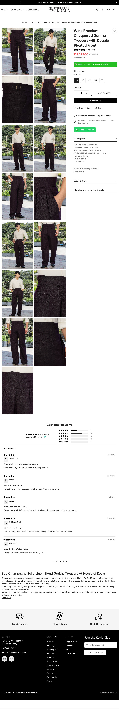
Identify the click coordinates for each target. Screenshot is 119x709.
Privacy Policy (53, 665)
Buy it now (95, 101)
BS (33, 22)
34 (96, 81)
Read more (6, 597)
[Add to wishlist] (114, 30)
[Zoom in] (28, 32)
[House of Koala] (59, 10)
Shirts (68, 649)
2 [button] (56, 561)
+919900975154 (9, 648)
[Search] (97, 9)
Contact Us (52, 677)
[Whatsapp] (11, 659)
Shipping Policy (53, 649)
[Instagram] (4, 659)
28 (77, 81)
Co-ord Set (70, 653)
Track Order (52, 661)
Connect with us (87, 130)
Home (24, 22)
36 (103, 81)
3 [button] (60, 561)
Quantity (77, 87)
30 (84, 81)
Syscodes (113, 692)
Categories (16, 10)
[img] (9, 455)
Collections (32, 10)
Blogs (49, 681)
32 (90, 81)
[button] (114, 9)
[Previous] (20, 2)
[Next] (98, 2)
